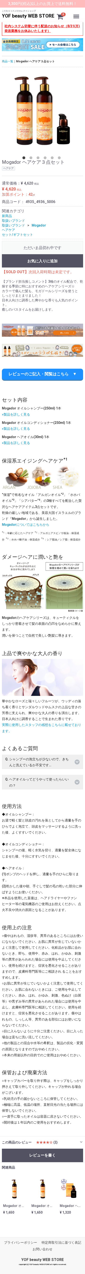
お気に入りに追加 (42, 261)
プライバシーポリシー (20, 1242)
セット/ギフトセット (17, 234)
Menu (76, 14)
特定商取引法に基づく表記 (61, 1242)
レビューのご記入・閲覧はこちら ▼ (42, 374)
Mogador (39, 225)
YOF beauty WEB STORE (28, 16)
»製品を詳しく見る (16, 414)
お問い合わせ (42, 1249)
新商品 (7, 216)
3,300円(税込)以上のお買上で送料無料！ (42, 3)
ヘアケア (8, 230)
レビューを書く (42, 1155)
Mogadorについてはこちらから (25, 524)
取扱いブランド (13, 220)
